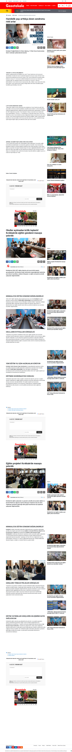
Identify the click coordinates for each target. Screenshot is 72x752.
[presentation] (10, 11)
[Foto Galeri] (65, 1)
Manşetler (10, 1)
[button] (38, 47)
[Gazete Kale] (15, 5)
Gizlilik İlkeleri (48, 745)
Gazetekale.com (13, 266)
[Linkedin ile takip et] (15, 747)
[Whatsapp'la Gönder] (15, 47)
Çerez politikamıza (61, 750)
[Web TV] (62, 1)
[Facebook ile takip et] (41, 267)
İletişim (43, 745)
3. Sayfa (53, 5)
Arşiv (20, 1)
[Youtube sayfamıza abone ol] (13, 747)
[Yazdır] (17, 47)
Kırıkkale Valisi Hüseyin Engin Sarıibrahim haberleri (17, 408)
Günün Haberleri (15, 1)
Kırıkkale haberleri (11, 655)
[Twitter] (9, 47)
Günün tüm (62, 11)
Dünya (27, 5)
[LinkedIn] (12, 47)
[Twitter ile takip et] (42, 267)
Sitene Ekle (24, 1)
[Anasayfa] (6, 1)
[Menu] (59, 6)
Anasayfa (9, 15)
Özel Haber (47, 5)
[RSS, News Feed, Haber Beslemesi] (21, 747)
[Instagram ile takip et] (44, 267)
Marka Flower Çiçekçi (61, 745)
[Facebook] (7, 47)
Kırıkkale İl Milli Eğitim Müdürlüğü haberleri (15, 410)
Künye (40, 745)
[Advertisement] (25, 62)
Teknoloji (41, 5)
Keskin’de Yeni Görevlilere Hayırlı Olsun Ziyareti (29, 11)
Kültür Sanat (33, 5)
